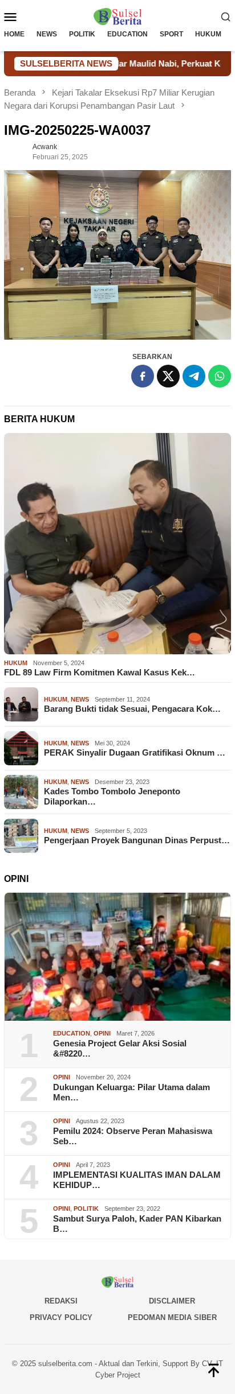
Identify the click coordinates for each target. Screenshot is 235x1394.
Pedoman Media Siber (172, 1317)
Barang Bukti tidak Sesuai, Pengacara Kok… (132, 709)
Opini (102, 1033)
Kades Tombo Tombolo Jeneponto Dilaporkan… (112, 796)
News (80, 699)
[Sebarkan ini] (142, 376)
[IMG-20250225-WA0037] (117, 255)
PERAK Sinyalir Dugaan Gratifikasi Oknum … (134, 752)
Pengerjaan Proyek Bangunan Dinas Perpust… (137, 840)
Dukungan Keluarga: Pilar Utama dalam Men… (131, 1092)
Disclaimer (172, 1301)
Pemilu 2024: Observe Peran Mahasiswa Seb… (132, 1136)
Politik (86, 1208)
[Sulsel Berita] (117, 16)
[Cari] (226, 16)
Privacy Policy (61, 1317)
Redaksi (61, 1301)
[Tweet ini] (168, 376)
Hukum (15, 662)
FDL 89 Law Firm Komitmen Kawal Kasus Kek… (99, 672)
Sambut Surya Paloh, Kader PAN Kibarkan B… (137, 1224)
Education (71, 1033)
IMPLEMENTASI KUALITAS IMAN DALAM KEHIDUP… (137, 1180)
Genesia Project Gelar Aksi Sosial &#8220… (120, 1048)
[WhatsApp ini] (219, 376)
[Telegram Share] (194, 376)
